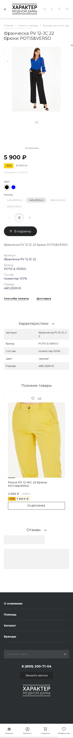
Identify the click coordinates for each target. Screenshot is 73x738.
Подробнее (36, 505)
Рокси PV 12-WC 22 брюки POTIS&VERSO (27, 484)
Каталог (10, 625)
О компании (13, 603)
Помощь (10, 614)
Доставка (44, 298)
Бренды (10, 636)
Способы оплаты (16, 298)
